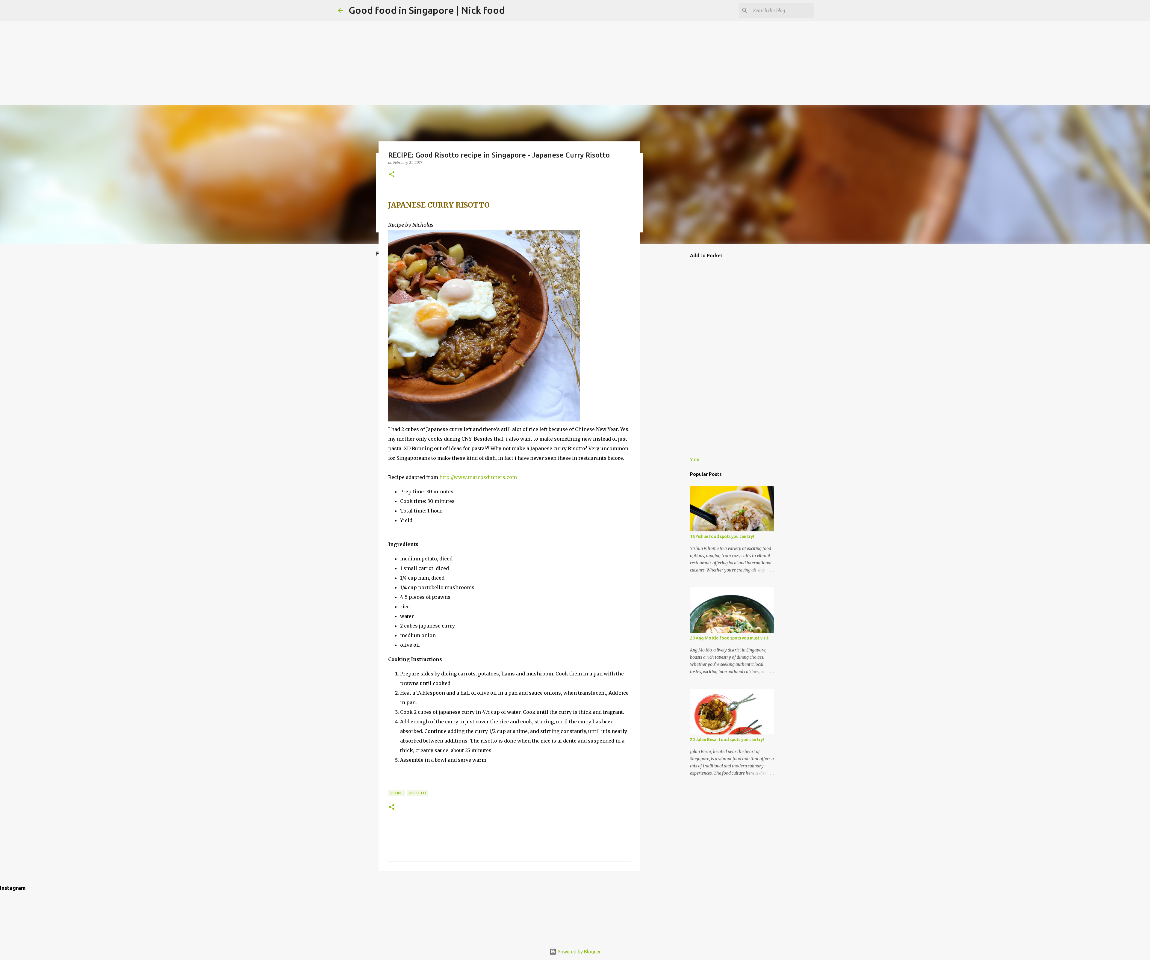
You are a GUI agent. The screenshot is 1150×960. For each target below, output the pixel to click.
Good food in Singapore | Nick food (427, 10)
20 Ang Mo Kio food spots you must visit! (730, 638)
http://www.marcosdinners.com (478, 477)
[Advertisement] (575, 42)
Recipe (396, 793)
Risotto (417, 793)
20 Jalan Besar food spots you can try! (727, 739)
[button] (391, 175)
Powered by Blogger (578, 951)
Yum (694, 459)
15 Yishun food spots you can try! (722, 536)
